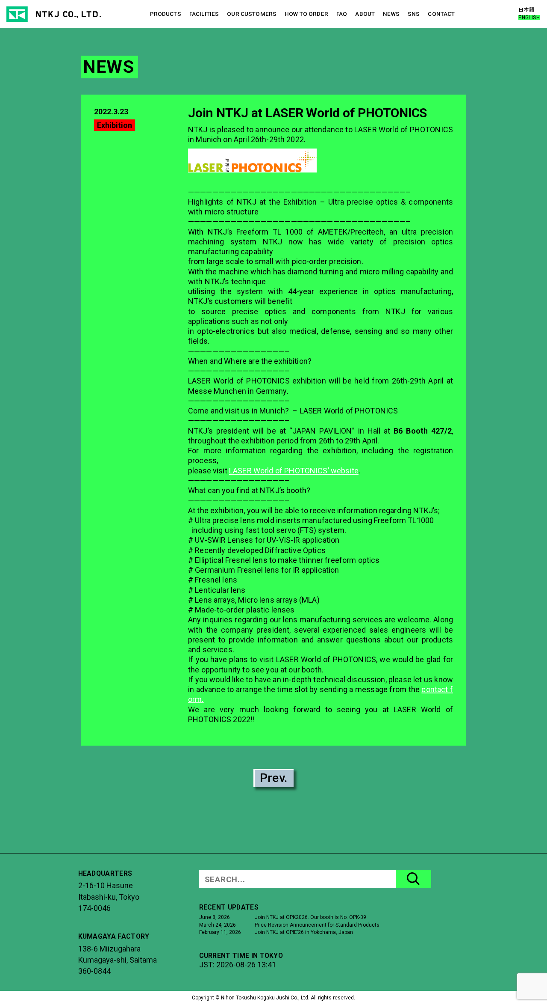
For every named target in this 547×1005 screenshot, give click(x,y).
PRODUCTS (165, 13)
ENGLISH (529, 17)
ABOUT (365, 13)
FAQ (341, 13)
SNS (414, 13)
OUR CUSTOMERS (251, 13)
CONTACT (441, 13)
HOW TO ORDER (306, 13)
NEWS (391, 13)
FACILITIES (204, 13)
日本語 (526, 9)
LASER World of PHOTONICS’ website (294, 470)
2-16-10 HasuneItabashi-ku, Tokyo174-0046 (108, 897)
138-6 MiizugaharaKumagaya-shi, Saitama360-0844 (117, 960)
